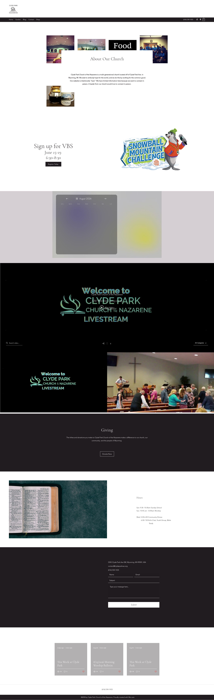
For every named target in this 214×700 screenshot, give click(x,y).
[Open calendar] (77, 199)
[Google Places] (200, 19)
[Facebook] (197, 19)
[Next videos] (211, 382)
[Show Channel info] (109, 343)
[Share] (104, 343)
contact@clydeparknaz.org (118, 566)
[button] (203, 19)
